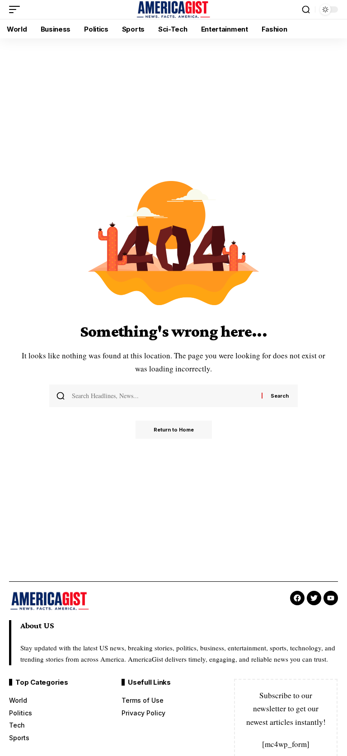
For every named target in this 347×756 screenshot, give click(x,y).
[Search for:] (163, 396)
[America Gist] (173, 9)
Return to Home (174, 430)
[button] (16, 9)
